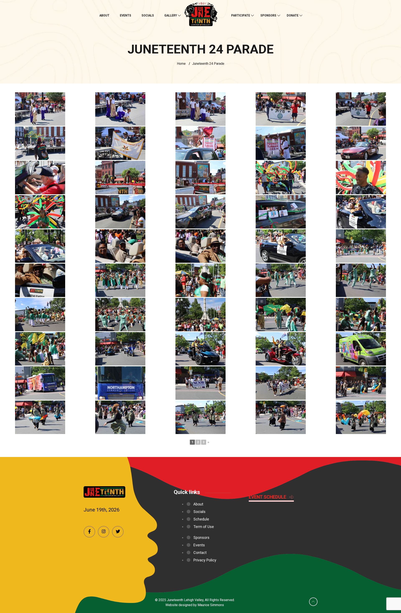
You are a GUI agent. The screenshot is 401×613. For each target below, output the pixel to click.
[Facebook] (89, 532)
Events (125, 15)
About (104, 15)
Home (181, 64)
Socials (148, 15)
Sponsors (268, 15)
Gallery (170, 15)
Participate (240, 15)
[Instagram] (103, 532)
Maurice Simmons (211, 605)
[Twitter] (118, 532)
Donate (292, 15)
